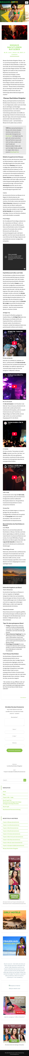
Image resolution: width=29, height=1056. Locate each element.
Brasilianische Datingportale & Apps (12, 802)
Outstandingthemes (14, 1054)
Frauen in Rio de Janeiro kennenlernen (12, 842)
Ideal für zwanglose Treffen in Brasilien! (14, 1017)
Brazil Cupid (6, 806)
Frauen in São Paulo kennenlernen (11, 839)
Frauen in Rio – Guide (8, 797)
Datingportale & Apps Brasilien (11, 803)
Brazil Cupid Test (7, 800)
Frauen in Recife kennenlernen (10, 828)
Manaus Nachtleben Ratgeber (10, 848)
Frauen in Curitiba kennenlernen (11, 825)
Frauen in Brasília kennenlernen (11, 831)
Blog (4, 794)
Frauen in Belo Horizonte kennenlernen (13, 836)
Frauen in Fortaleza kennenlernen (11, 834)
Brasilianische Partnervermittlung (11, 809)
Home (4, 791)
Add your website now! (14, 988)
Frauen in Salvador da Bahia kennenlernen (13, 845)
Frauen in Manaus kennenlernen (11, 822)
